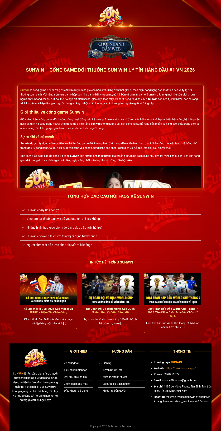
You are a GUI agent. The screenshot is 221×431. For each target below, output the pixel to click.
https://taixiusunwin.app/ (181, 368)
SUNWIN (18, 373)
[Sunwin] (110, 16)
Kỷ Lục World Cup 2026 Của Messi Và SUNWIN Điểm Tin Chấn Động (48, 310)
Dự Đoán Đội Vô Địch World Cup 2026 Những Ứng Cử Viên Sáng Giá (110, 310)
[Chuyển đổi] (23, 210)
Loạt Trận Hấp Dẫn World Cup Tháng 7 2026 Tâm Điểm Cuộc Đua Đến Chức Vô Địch (172, 312)
